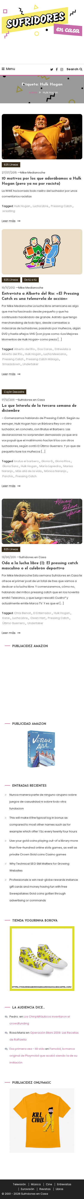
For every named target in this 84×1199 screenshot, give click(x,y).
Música (36, 1184)
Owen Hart (37, 618)
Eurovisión (27, 1189)
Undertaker (31, 364)
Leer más (9, 221)
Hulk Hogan (22, 206)
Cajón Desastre (14, 392)
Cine (49, 1184)
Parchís (7, 476)
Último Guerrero (13, 623)
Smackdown (11, 364)
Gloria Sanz (10, 466)
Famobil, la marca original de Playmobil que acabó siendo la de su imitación (43, 1056)
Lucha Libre (40, 206)
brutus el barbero (26, 461)
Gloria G (47, 461)
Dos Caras (44, 349)
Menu (10, 69)
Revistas (45, 1189)
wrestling (8, 211)
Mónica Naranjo (55, 471)
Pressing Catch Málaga (42, 359)
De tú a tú (30, 280)
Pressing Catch (61, 206)
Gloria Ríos (62, 461)
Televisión (19, 1184)
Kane (6, 618)
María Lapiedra (50, 466)
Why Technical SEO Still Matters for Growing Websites (39, 867)
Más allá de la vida (29, 471)
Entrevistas (64, 1184)
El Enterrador (42, 613)
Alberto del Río (24, 349)
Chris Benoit (22, 613)
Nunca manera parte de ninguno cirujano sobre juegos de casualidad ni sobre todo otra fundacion (43, 802)
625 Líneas (11, 164)
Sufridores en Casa (31, 400)
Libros (59, 1189)
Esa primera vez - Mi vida (27, 1049)
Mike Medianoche (32, 173)
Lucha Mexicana (55, 354)
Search (72, 69)
